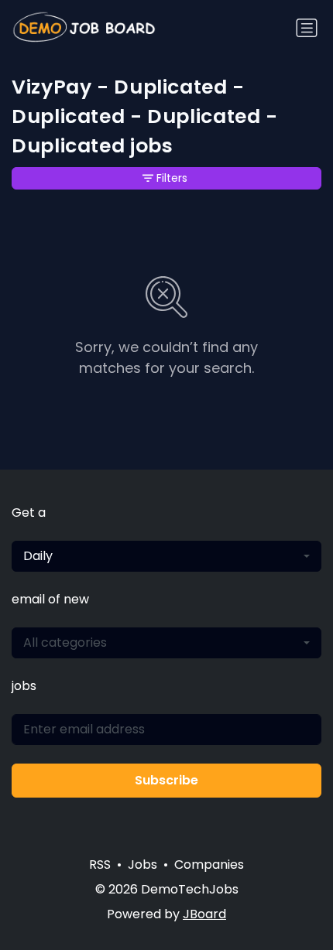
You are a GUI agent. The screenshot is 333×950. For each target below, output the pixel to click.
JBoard (204, 914)
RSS (100, 864)
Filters (171, 178)
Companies (209, 864)
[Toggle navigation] (306, 28)
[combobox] (166, 556)
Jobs (142, 864)
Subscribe (166, 780)
